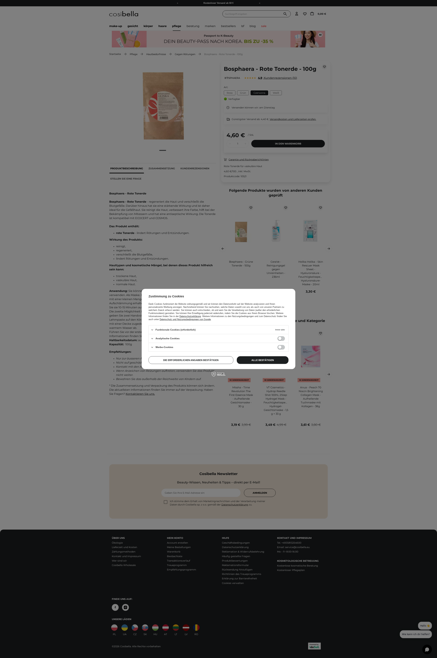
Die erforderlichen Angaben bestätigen (190, 360)
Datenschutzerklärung (190, 316)
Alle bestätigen (262, 360)
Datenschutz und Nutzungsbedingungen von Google (185, 319)
